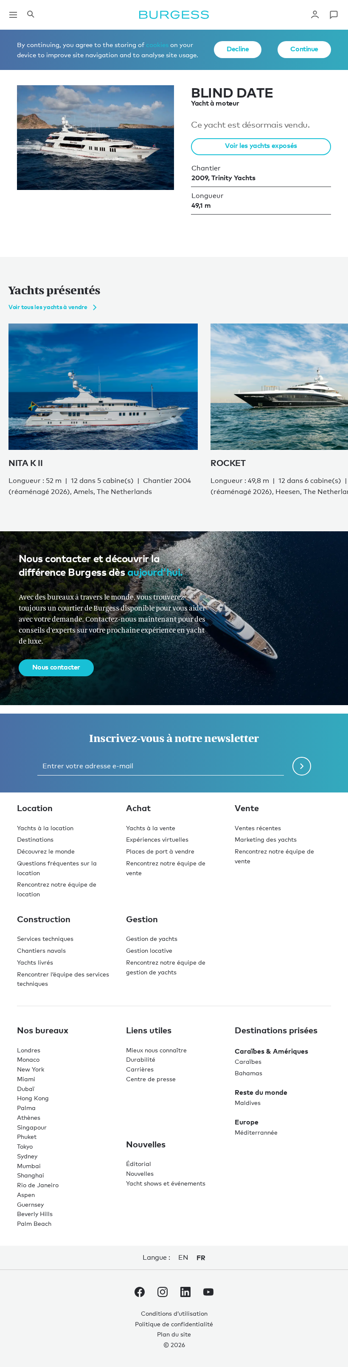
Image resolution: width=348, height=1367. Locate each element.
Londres (28, 1050)
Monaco (28, 1059)
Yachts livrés (35, 962)
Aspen (26, 1194)
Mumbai (29, 1165)
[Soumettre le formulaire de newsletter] (301, 766)
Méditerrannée (256, 1132)
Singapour (32, 1127)
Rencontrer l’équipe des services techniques (63, 979)
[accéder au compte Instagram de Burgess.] (162, 1294)
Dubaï (25, 1088)
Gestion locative (149, 950)
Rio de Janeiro (38, 1184)
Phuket (26, 1136)
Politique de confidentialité (174, 1324)
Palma (26, 1107)
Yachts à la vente (150, 827)
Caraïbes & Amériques (271, 1051)
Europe (246, 1122)
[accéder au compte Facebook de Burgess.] (139, 1294)
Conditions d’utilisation (174, 1313)
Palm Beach (34, 1223)
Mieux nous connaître (156, 1050)
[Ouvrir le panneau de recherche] (30, 15)
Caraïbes (248, 1061)
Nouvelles (140, 1173)
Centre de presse (151, 1078)
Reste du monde (261, 1092)
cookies (157, 44)
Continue (304, 49)
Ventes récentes (258, 827)
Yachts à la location (45, 827)
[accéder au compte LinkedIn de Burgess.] (185, 1294)
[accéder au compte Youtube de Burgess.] (208, 1294)
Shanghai (30, 1175)
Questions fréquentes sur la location (57, 867)
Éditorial (138, 1163)
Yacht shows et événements (165, 1183)
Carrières (140, 1069)
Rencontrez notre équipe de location (56, 889)
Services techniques (45, 938)
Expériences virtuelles (157, 839)
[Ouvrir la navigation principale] (13, 15)
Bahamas (248, 1073)
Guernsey (30, 1204)
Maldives (248, 1102)
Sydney (27, 1156)
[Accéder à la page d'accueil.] (174, 14)
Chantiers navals (41, 950)
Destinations (35, 839)
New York (30, 1069)
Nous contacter (56, 667)
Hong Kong (33, 1098)
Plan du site (174, 1334)
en (183, 1257)
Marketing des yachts (266, 839)
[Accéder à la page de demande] (333, 15)
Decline (238, 49)
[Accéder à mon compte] (315, 15)
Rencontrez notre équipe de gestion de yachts (165, 967)
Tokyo (25, 1146)
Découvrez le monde (46, 851)
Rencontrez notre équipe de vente (165, 867)
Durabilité (140, 1059)
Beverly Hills (35, 1213)
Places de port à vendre (160, 851)
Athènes (28, 1117)
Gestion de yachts (151, 938)
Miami (26, 1078)
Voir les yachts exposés (261, 145)
